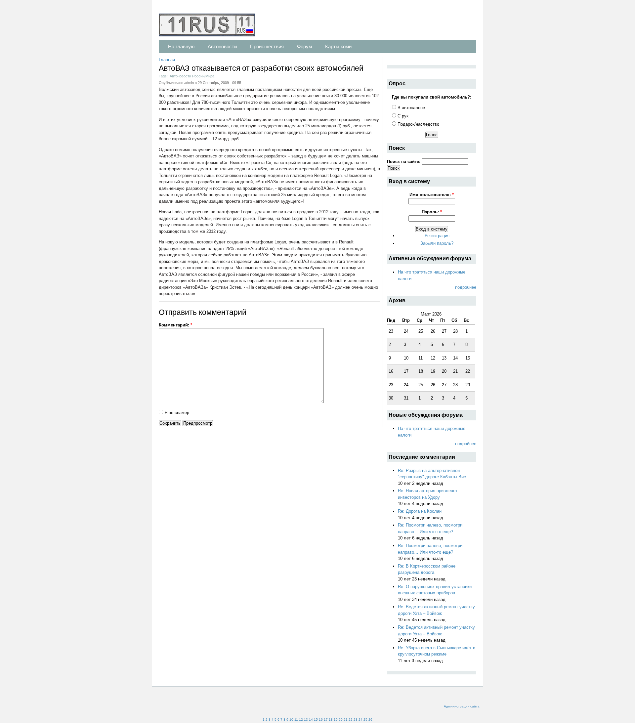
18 (331, 719)
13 (306, 719)
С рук (402, 115)
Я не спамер (176, 412)
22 (351, 719)
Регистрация (437, 235)
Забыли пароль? (436, 243)
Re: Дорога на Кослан (420, 511)
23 (356, 719)
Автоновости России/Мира (192, 76)
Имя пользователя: (431, 194)
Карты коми (338, 46)
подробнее (465, 287)
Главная (167, 59)
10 (291, 719)
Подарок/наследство (417, 124)
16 (321, 719)
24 (360, 719)
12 (301, 719)
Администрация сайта (462, 706)
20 (341, 719)
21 (346, 719)
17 (326, 719)
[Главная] (210, 26)
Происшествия (267, 46)
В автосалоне (410, 107)
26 (370, 719)
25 (365, 719)
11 (296, 719)
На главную (181, 46)
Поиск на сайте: (404, 161)
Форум (304, 46)
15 (316, 719)
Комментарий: (175, 324)
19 (336, 719)
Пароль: (432, 211)
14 (311, 719)
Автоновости (222, 46)
